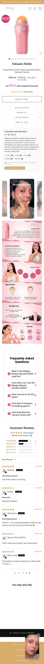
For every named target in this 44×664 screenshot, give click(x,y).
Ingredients (22, 117)
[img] (8, 466)
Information (21, 656)
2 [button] (18, 573)
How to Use (22, 122)
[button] (17, 91)
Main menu (21, 650)
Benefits (22, 113)
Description (22, 108)
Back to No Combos (24, 633)
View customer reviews (14, 168)
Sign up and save (21, 645)
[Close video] (38, 635)
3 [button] (22, 573)
